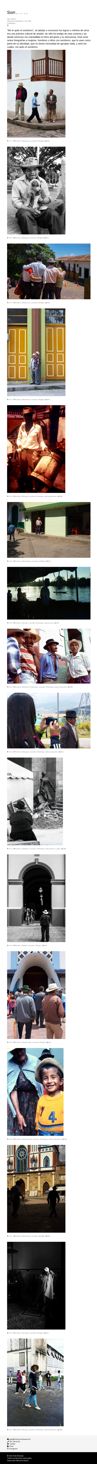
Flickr (11, 1446)
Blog (50, 10)
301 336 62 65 (14, 1441)
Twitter (12, 1444)
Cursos (77, 10)
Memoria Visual (22, 1460)
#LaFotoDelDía (63, 10)
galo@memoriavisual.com (20, 1439)
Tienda (87, 10)
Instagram (13, 1448)
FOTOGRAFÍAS (37, 10)
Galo (25, 10)
